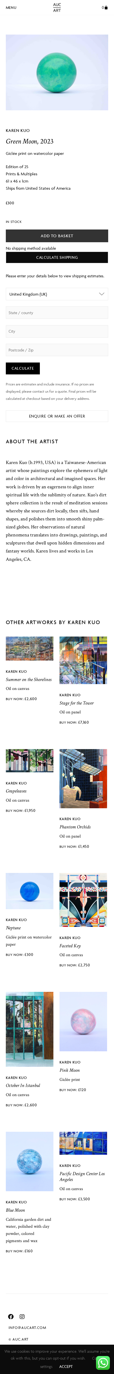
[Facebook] (11, 1317)
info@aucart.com (27, 1327)
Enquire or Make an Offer (57, 416)
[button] (11, 7)
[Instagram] (22, 1317)
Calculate (23, 368)
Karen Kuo (18, 130)
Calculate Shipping (57, 257)
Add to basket (57, 235)
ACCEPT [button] (66, 1366)
